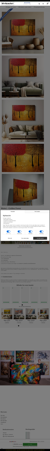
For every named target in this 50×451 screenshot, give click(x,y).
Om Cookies (37, 211)
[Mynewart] (10, 3)
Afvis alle (10, 238)
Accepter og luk (40, 238)
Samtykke (13, 211)
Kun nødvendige (25, 238)
